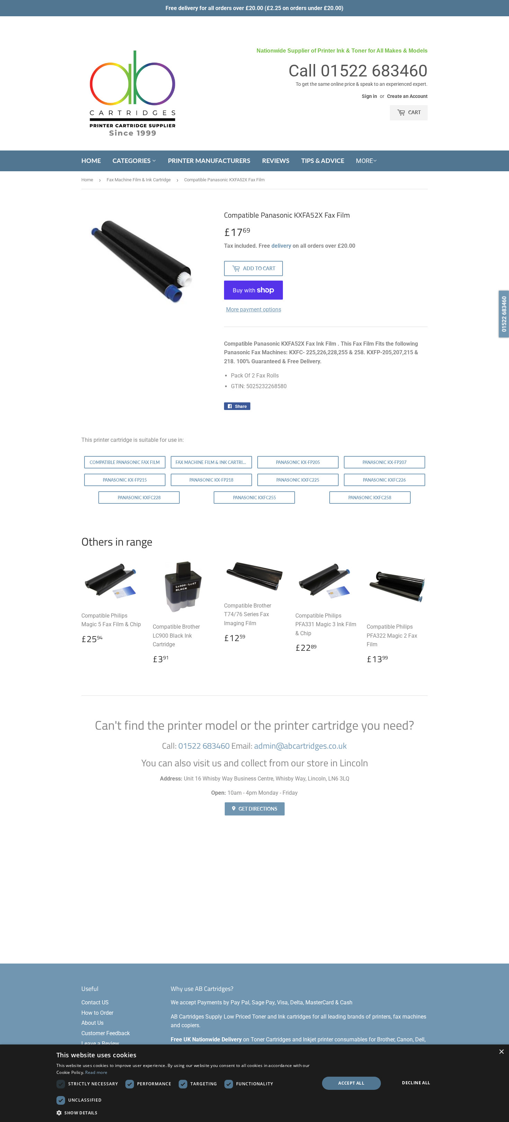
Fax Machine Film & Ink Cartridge (139, 179)
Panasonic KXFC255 (254, 497)
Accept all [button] (351, 1083)
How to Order (97, 1013)
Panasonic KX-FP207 (385, 462)
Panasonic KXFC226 (384, 480)
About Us (92, 1023)
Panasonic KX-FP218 (211, 480)
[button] (184, 1113)
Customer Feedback (105, 1033)
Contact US (95, 1002)
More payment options (253, 309)
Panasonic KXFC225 (297, 480)
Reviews (275, 160)
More (364, 160)
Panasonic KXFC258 (369, 497)
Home (91, 160)
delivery (281, 246)
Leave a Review (100, 1043)
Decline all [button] (416, 1083)
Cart (414, 112)
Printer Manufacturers (209, 160)
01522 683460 (374, 71)
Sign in (369, 96)
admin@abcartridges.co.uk (300, 745)
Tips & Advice (322, 160)
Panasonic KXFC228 (139, 497)
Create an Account (407, 96)
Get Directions (257, 809)
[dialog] (254, 1083)
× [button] (501, 1052)
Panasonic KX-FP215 (125, 480)
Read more (96, 1072)
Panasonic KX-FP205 (298, 462)
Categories (132, 160)
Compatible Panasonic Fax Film (125, 462)
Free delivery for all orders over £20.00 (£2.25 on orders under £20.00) (254, 8)
